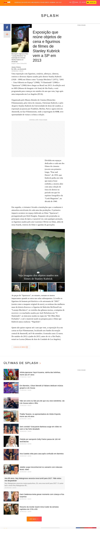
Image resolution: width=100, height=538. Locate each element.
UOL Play (59, 2)
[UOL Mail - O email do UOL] (75, 2)
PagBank (52, 2)
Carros (33, 7)
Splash (54, 7)
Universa (60, 7)
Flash (12, 7)
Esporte (49, 7)
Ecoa (72, 7)
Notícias (23, 7)
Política (28, 7)
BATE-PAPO (27, 2)
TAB (86, 7)
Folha (45, 7)
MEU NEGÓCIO (35, 2)
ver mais (32, 519)
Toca (92, 7)
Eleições (17, 7)
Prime (89, 7)
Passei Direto (44, 2)
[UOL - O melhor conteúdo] (7, 2)
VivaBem (65, 7)
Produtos (7, 7)
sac (70, 2)
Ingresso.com (19, 2)
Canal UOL (77, 7)
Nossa (83, 7)
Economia (39, 7)
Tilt (69, 7)
